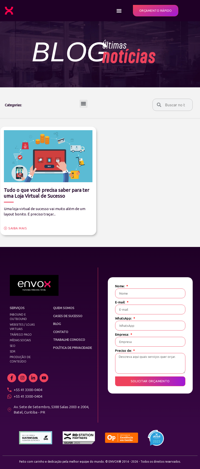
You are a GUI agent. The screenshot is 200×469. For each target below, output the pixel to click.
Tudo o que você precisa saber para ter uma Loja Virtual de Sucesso (46, 193)
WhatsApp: (124, 318)
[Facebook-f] (11, 377)
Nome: (120, 286)
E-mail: (120, 302)
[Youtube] (44, 377)
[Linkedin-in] (33, 377)
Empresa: (122, 334)
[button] (119, 11)
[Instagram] (22, 377)
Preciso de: (124, 350)
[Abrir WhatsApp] (187, 456)
